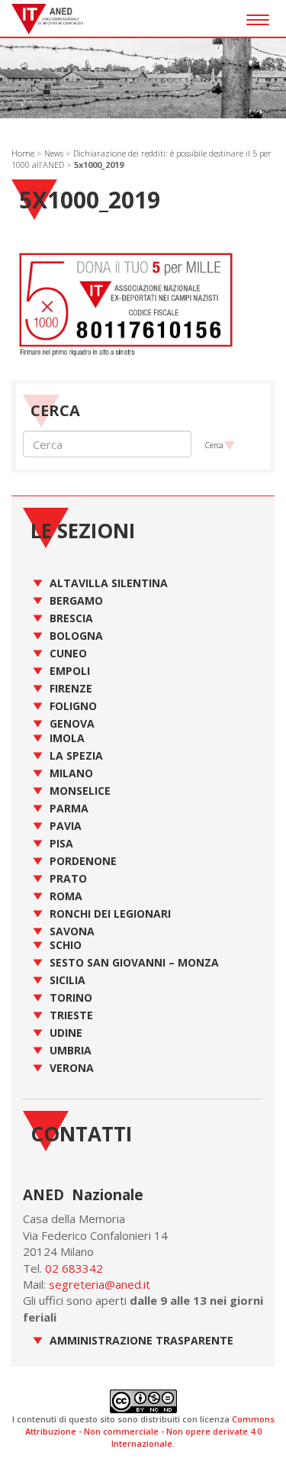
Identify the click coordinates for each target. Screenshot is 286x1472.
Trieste (71, 1015)
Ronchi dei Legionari (110, 913)
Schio (66, 945)
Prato (68, 878)
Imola (67, 738)
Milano (71, 773)
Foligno (73, 706)
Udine (66, 1032)
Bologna (76, 635)
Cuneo (68, 653)
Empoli (70, 670)
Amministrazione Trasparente (141, 1340)
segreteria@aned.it (99, 1284)
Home (22, 153)
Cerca (213, 445)
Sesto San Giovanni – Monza (134, 962)
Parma (69, 808)
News (53, 153)
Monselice (80, 790)
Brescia (71, 618)
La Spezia (76, 755)
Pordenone (83, 861)
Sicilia (67, 980)
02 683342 (74, 1268)
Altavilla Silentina (109, 583)
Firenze (71, 688)
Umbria (71, 1050)
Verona (72, 1067)
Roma (66, 896)
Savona (72, 931)
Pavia (66, 825)
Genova (72, 723)
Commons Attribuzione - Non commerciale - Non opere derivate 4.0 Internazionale (150, 1430)
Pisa (61, 843)
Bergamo (76, 600)
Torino (71, 997)
